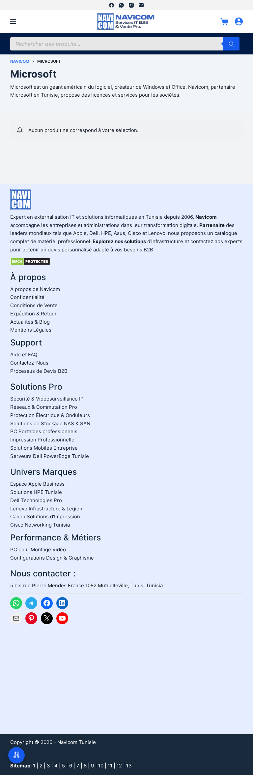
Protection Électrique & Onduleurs (50, 415)
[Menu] (13, 21)
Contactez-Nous (29, 363)
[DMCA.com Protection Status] (30, 261)
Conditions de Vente (34, 305)
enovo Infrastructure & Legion (47, 508)
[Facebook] (111, 5)
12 (119, 765)
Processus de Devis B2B (39, 371)
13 (129, 765)
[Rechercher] (231, 43)
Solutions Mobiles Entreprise (44, 448)
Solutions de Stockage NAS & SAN (50, 423)
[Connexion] (239, 21)
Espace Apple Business (37, 484)
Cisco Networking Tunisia (40, 525)
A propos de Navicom (35, 289)
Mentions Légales (30, 330)
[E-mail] (141, 5)
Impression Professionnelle (42, 439)
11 (110, 765)
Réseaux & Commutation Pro (43, 407)
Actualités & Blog (30, 322)
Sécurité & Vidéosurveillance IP (47, 399)
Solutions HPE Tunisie (36, 492)
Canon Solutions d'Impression (45, 516)
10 (100, 765)
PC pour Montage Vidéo (38, 549)
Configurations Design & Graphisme (52, 558)
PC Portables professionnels (43, 431)
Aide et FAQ (23, 354)
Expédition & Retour (33, 313)
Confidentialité (27, 297)
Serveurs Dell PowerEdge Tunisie (49, 456)
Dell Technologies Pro (36, 500)
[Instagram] (131, 5)
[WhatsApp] (121, 5)
